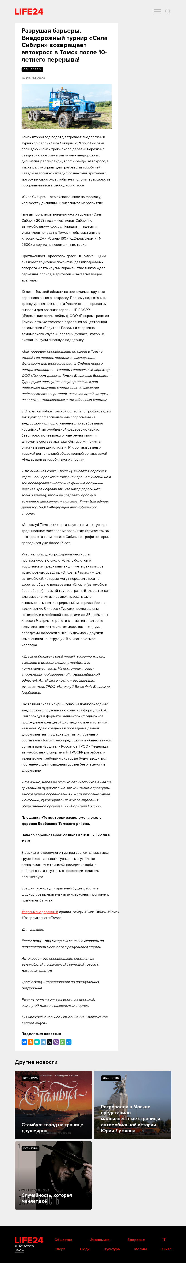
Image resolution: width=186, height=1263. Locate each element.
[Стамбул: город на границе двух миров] (53, 1105)
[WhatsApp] (62, 1042)
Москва (140, 1249)
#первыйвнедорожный (40, 912)
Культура (30, 1078)
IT (164, 1240)
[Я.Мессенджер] (37, 1042)
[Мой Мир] (68, 1042)
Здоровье (136, 1240)
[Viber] (56, 1042)
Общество (111, 1078)
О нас (166, 1249)
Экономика (100, 1240)
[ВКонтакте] (24, 1042)
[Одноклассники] (30, 1042)
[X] (49, 1042)
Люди (85, 1249)
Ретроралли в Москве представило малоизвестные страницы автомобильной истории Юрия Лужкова (130, 1119)
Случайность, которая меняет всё (47, 1198)
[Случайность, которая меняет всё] (53, 1175)
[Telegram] (43, 1042)
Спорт (59, 1249)
